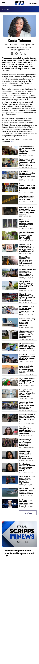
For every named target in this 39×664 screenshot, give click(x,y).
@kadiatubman (21, 53)
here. (13, 141)
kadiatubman (12, 53)
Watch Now (33, 3)
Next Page (28, 513)
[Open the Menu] (4, 3)
